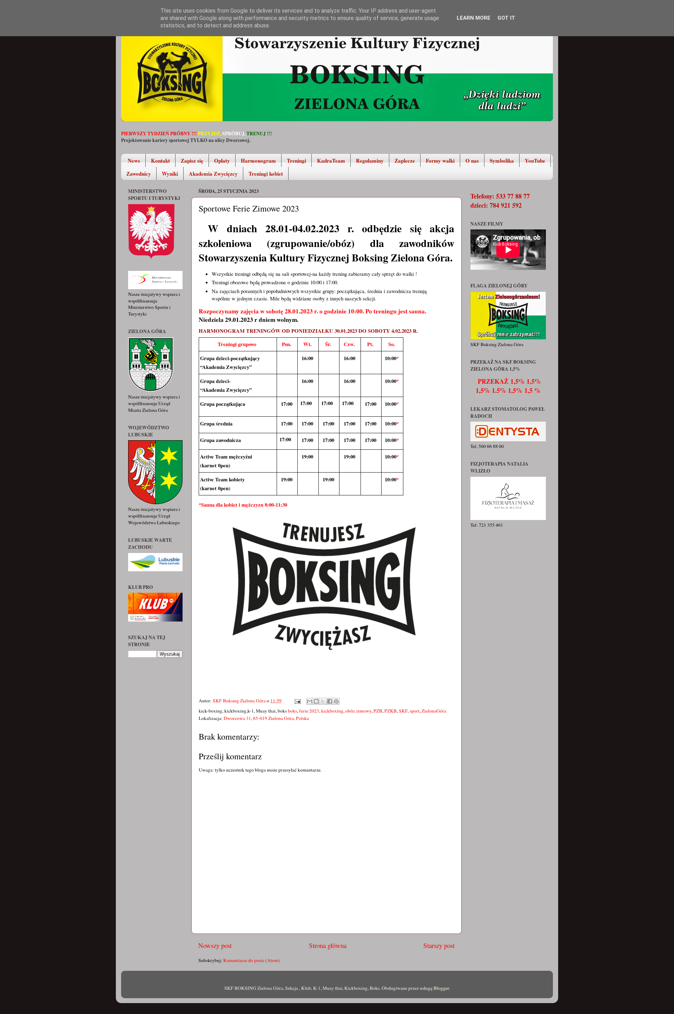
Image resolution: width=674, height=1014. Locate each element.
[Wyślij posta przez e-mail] (297, 700)
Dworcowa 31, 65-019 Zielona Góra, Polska (266, 718)
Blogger (441, 988)
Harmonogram (258, 160)
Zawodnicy (138, 173)
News (134, 160)
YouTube (535, 160)
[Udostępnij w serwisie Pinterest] (336, 701)
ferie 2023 (309, 711)
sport (414, 711)
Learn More (473, 18)
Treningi (296, 160)
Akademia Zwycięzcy (213, 173)
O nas (472, 160)
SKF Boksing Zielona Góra (240, 700)
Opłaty (222, 160)
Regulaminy (370, 160)
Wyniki (170, 173)
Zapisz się (192, 160)
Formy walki (440, 160)
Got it (506, 18)
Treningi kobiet (266, 173)
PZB (378, 711)
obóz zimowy (358, 711)
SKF (403, 711)
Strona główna (327, 945)
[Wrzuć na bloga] (316, 701)
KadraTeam (331, 160)
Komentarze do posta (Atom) (251, 960)
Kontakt (160, 160)
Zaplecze (405, 160)
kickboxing (332, 711)
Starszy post (439, 945)
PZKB (390, 711)
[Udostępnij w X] (322, 701)
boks (292, 711)
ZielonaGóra (434, 711)
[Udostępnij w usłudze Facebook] (329, 701)
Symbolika (502, 160)
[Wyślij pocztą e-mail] (309, 701)
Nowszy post (215, 945)
